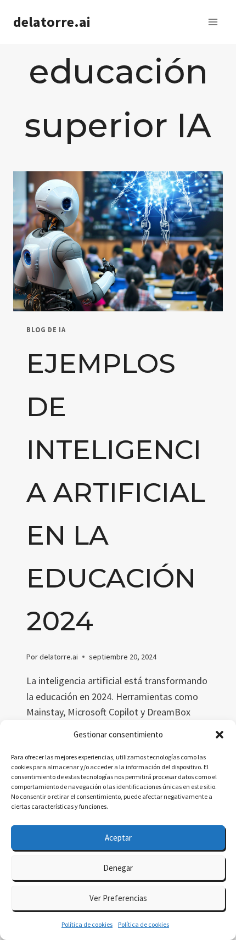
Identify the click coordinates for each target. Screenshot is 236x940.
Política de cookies (87, 924)
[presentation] (118, 241)
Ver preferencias (118, 898)
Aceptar (118, 837)
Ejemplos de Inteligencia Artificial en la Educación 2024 (115, 492)
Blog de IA (45, 330)
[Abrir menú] (213, 21)
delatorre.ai (59, 657)
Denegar (118, 868)
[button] (219, 734)
